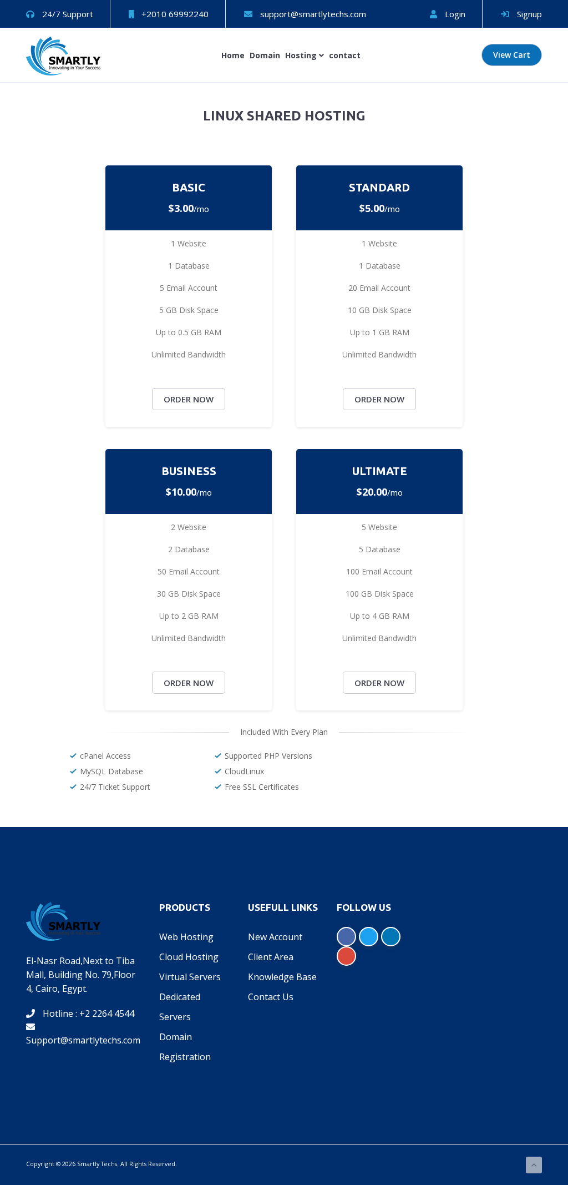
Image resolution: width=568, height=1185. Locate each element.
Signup (528, 13)
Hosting (302, 55)
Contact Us (270, 997)
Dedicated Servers (179, 1007)
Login (454, 13)
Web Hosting (186, 937)
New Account (275, 937)
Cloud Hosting (189, 957)
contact (345, 55)
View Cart (511, 54)
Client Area (270, 957)
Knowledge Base (282, 977)
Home (233, 55)
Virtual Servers (190, 977)
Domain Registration (185, 1047)
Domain (265, 55)
